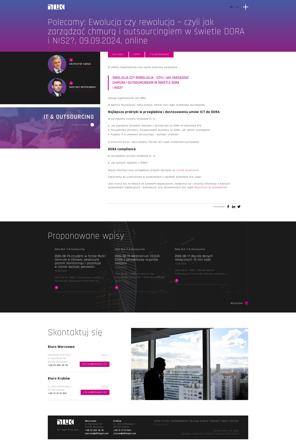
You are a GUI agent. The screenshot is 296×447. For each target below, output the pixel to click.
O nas (166, 421)
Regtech (215, 421)
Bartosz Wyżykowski (57, 87)
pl (231, 7)
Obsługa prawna (199, 421)
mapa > (105, 355)
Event (137, 54)
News (225, 421)
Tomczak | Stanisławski (227, 433)
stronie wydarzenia (187, 170)
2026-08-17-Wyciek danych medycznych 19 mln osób (201, 269)
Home (157, 421)
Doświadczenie (179, 421)
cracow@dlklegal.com (95, 392)
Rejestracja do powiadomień (211, 187)
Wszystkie (237, 303)
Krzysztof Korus (57, 64)
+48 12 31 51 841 (57, 393)
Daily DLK (60, 249)
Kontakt (234, 421)
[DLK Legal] (56, 7)
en (237, 7)
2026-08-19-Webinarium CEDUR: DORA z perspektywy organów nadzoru (141, 272)
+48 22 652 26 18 (58, 365)
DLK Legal (118, 54)
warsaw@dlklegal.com (94, 364)
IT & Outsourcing (159, 54)
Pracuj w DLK (161, 424)
